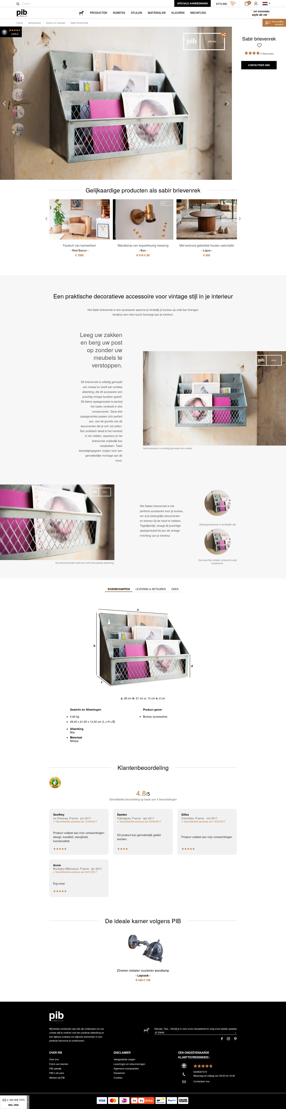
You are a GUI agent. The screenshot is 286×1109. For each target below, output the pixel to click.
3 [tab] (18, 112)
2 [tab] (18, 94)
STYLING (221, 4)
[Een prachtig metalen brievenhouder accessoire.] (217, 542)
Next (227, 103)
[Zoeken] (18, 4)
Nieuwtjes (198, 13)
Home (20, 22)
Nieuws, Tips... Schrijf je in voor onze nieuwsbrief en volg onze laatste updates (195, 1028)
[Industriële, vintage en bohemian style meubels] (25, 13)
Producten (98, 13)
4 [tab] (18, 129)
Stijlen (136, 13)
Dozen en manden (56, 22)
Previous (4, 103)
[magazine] (81, 13)
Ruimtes (119, 13)
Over (174, 589)
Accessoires (34, 22)
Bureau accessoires (155, 716)
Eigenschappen (119, 589)
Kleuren (177, 13)
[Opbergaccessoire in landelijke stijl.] (217, 503)
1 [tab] (18, 77)
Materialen (157, 13)
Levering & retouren (151, 589)
